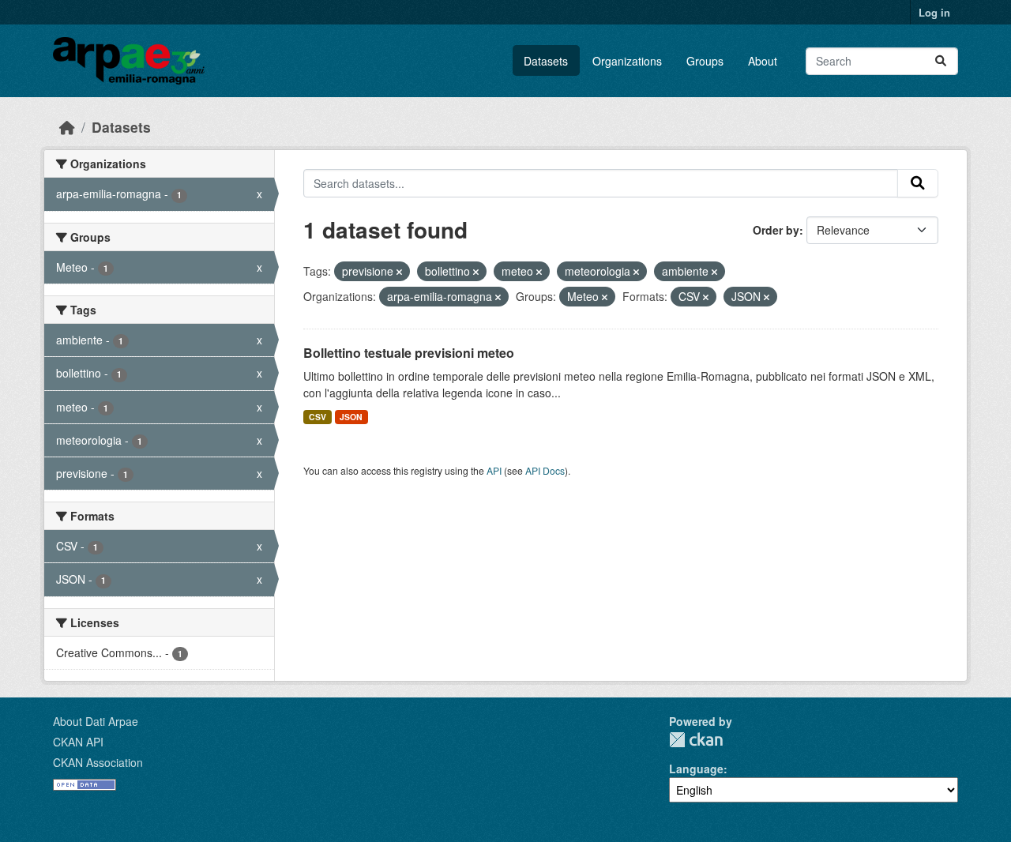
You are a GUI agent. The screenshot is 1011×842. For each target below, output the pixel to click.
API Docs (545, 470)
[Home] (67, 127)
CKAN (696, 739)
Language (696, 768)
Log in (934, 12)
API (494, 470)
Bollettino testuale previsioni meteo (408, 353)
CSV (317, 417)
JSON (351, 417)
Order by (776, 230)
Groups (704, 61)
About (762, 61)
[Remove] (399, 271)
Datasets (546, 61)
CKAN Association (98, 762)
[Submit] (941, 61)
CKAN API (78, 742)
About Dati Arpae (95, 721)
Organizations (627, 61)
